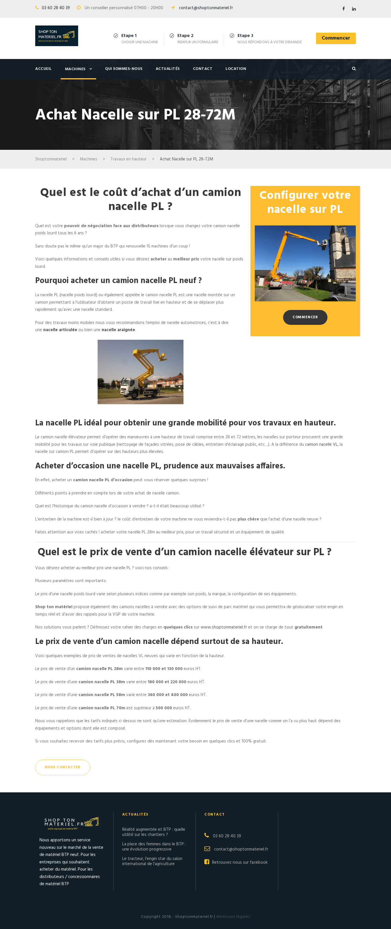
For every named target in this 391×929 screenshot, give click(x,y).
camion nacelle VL (321, 444)
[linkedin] (354, 9)
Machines (75, 69)
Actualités (168, 69)
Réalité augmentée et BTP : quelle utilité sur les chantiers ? (153, 832)
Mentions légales (232, 917)
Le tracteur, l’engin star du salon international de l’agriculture (152, 861)
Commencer (336, 38)
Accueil (43, 69)
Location (236, 69)
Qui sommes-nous (124, 69)
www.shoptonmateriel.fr (224, 627)
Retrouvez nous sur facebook (240, 862)
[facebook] (343, 9)
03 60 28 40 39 (56, 8)
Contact (203, 69)
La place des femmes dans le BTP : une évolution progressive (154, 847)
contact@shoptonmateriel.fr (206, 8)
